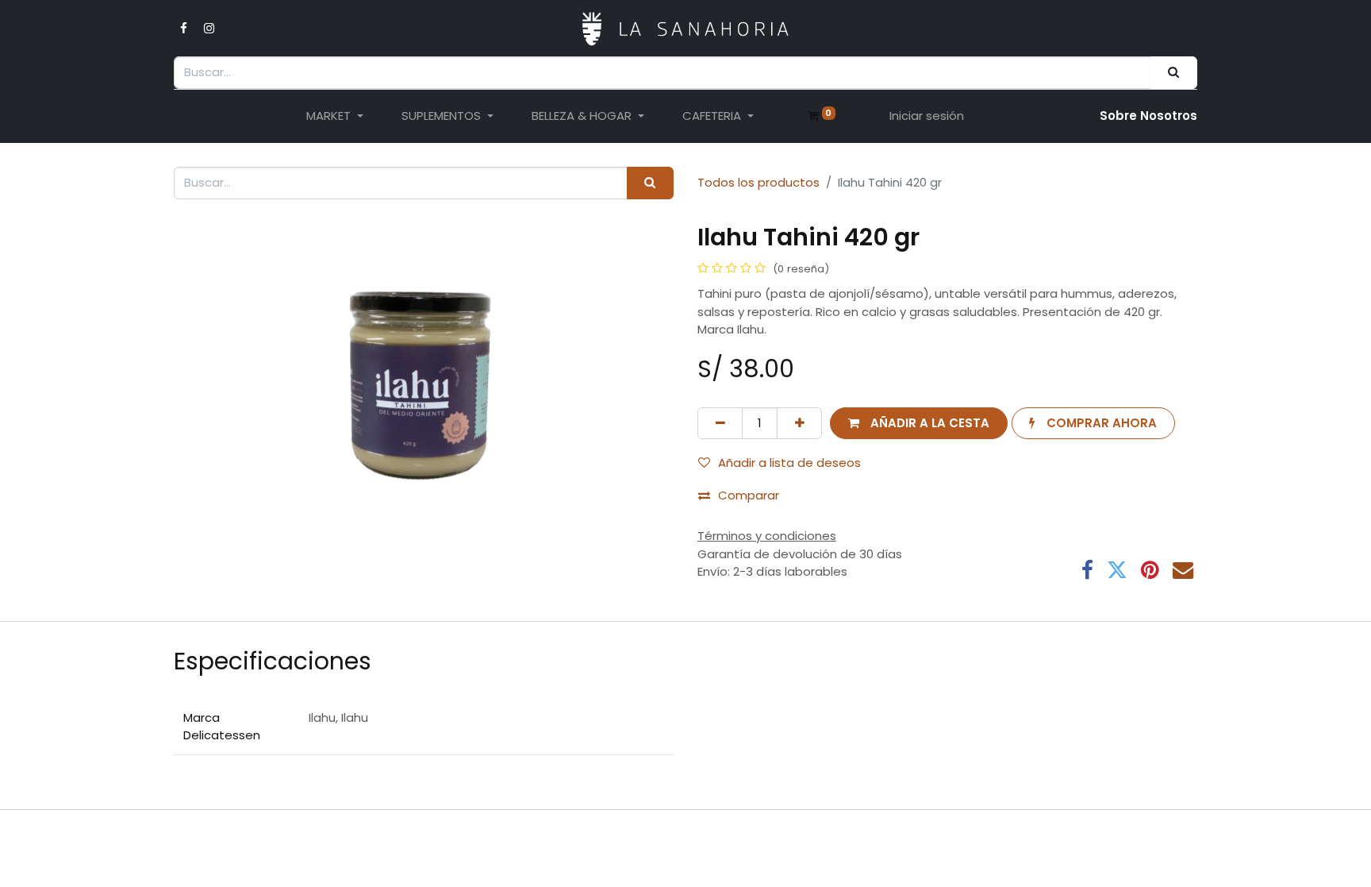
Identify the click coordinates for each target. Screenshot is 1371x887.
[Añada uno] (799, 423)
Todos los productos (758, 182)
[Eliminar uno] (720, 423)
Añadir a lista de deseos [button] (789, 462)
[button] (918, 423)
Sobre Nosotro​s (1148, 115)
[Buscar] (1173, 72)
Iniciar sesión (926, 115)
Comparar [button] (748, 495)
